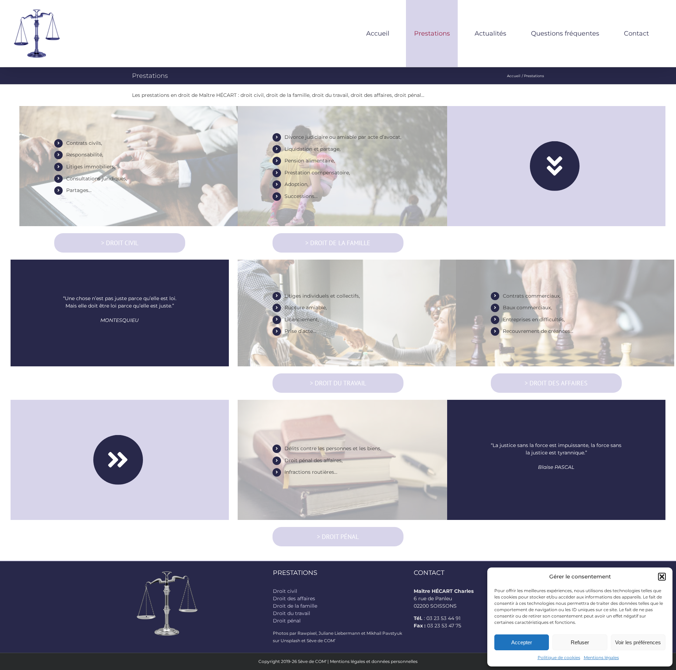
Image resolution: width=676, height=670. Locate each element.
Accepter (521, 642)
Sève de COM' (312, 661)
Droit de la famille (295, 606)
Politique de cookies (559, 657)
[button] (661, 576)
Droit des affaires (294, 598)
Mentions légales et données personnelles (374, 661)
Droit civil (285, 591)
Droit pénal (287, 621)
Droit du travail (291, 613)
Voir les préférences (638, 642)
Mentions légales (601, 657)
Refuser (580, 642)
